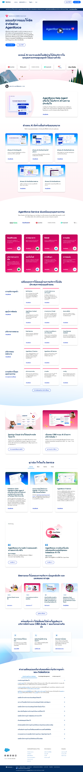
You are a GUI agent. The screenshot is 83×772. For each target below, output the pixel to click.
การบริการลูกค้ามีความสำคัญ (24, 687)
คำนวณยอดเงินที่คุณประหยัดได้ (16, 449)
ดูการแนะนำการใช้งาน (51, 449)
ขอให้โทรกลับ (37, 648)
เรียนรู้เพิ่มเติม (45, 114)
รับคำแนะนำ (47, 605)
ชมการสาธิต (9, 44)
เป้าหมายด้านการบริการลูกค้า (34, 688)
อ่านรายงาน (9, 605)
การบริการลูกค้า (21, 683)
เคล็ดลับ (20, 691)
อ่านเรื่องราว (12, 562)
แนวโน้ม (36, 692)
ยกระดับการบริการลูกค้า (41, 691)
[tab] (31, 466)
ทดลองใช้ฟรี (21, 44)
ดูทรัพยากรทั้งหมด (41, 613)
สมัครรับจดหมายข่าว (59, 648)
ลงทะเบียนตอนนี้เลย (73, 9)
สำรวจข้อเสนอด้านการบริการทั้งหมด (41, 390)
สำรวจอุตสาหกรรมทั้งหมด (10, 376)
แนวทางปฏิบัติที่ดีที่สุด (27, 691)
